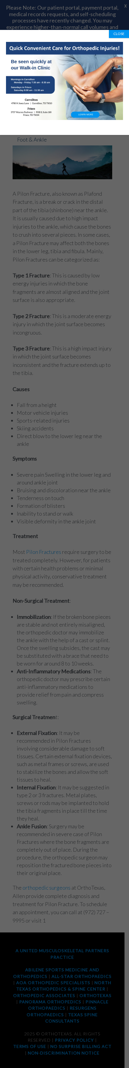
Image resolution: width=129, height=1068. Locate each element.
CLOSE (118, 33)
